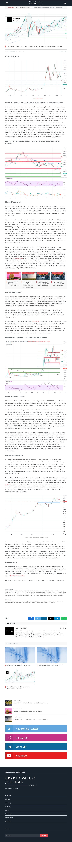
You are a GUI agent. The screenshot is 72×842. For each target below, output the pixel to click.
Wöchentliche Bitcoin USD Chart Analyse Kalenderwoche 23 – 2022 (18, 687)
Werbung (8, 803)
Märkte (22, 7)
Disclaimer (8, 821)
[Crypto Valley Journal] (36, 3)
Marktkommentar (13, 273)
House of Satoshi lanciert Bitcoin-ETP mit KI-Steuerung (43, 284)
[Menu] (7, 3)
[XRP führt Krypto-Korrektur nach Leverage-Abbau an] (14, 276)
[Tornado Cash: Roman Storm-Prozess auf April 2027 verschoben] (29, 276)
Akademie (8, 795)
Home (17, 7)
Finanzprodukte (42, 273)
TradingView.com (37, 98)
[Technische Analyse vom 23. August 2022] (20, 655)
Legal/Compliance (28, 273)
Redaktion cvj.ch (12, 51)
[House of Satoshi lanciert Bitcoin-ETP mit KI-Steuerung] (43, 276)
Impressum (8, 814)
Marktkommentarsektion (17, 576)
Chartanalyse (28, 7)
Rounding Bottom (18, 259)
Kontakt (7, 799)
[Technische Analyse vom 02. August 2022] (52, 655)
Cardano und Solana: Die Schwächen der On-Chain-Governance (31, 703)
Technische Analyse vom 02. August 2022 (50, 665)
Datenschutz (9, 817)
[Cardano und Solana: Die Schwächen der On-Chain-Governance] (8, 703)
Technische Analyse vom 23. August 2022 (18, 665)
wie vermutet (36, 321)
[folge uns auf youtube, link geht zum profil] (36, 755)
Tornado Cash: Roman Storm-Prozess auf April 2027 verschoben (28, 284)
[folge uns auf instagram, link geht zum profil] (36, 737)
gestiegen (8, 485)
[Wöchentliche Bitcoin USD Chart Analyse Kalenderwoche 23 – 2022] (20, 677)
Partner (7, 810)
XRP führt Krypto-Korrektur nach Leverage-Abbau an (13, 284)
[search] (65, 3)
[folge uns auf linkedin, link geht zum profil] (36, 746)
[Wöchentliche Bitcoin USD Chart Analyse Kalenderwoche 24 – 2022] (36, 28)
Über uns (8, 806)
